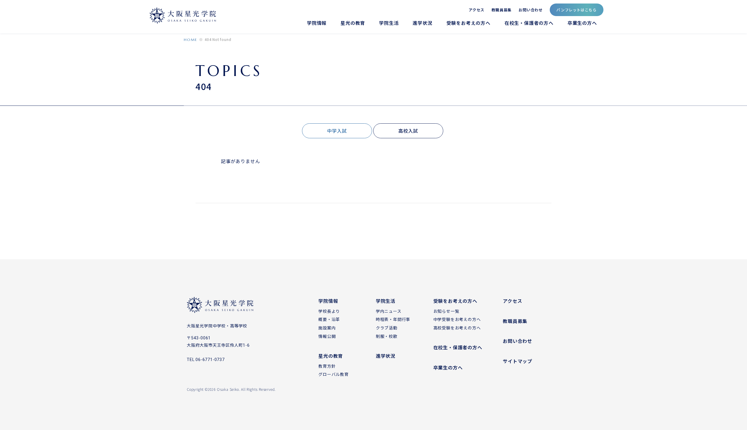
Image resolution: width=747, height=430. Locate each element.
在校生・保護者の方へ (529, 23)
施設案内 (327, 328)
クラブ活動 (386, 328)
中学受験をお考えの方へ (457, 319)
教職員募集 (501, 9)
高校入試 (408, 130)
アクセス (476, 9)
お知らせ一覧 (446, 311)
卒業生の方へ (582, 23)
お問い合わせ (531, 9)
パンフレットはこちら (576, 10)
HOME (190, 39)
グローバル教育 (333, 374)
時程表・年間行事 (393, 319)
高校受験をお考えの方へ (457, 328)
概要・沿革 (329, 319)
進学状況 (422, 23)
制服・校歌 (386, 336)
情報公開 (327, 336)
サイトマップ (517, 361)
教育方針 (327, 366)
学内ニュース (389, 311)
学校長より (329, 311)
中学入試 (337, 130)
